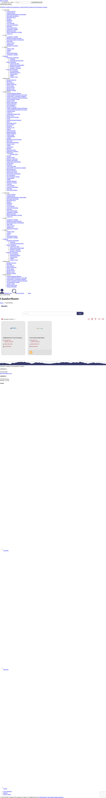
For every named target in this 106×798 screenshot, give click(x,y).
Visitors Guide (10, 48)
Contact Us (10, 33)
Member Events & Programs (14, 38)
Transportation (13, 74)
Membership (10, 153)
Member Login (10, 89)
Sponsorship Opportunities (14, 173)
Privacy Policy (10, 124)
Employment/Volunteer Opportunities (16, 14)
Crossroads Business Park (16, 60)
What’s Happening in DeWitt (14, 32)
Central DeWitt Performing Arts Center (17, 95)
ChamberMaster (11, 136)
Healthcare (9, 20)
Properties (12, 59)
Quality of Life (14, 77)
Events (8, 51)
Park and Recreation (12, 28)
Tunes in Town (10, 42)
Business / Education (15, 68)
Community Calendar (12, 29)
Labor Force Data (14, 63)
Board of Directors (11, 84)
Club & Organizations (12, 25)
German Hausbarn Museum (14, 93)
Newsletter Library (11, 123)
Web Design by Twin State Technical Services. (51, 797)
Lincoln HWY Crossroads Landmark (16, 96)
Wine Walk (9, 41)
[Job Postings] (30, 353)
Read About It (10, 83)
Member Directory (11, 31)
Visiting (9, 145)
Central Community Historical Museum (17, 97)
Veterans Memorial (11, 103)
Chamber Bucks (11, 13)
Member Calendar (11, 90)
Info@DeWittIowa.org (6, 373)
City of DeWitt (10, 23)
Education (9, 26)
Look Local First (11, 11)
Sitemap (9, 129)
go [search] (80, 313)
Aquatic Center (11, 100)
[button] (2, 319)
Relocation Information (13, 16)
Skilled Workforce (11, 62)
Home (8, 121)
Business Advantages (12, 69)
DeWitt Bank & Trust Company (12, 338)
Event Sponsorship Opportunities (15, 39)
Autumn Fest (10, 44)
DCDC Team (10, 86)
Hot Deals (9, 81)
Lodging (9, 50)
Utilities (12, 75)
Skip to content (4, 0)
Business (5, 56)
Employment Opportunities (17, 65)
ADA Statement (11, 105)
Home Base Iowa (11, 17)
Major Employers (11, 169)
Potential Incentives (15, 72)
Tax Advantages (14, 71)
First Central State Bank (36, 338)
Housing (9, 19)
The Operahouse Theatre (13, 99)
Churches (9, 22)
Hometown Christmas (12, 45)
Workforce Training (15, 66)
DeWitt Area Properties (13, 57)
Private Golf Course (12, 102)
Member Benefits (11, 132)
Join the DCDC (11, 87)
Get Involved (10, 163)
